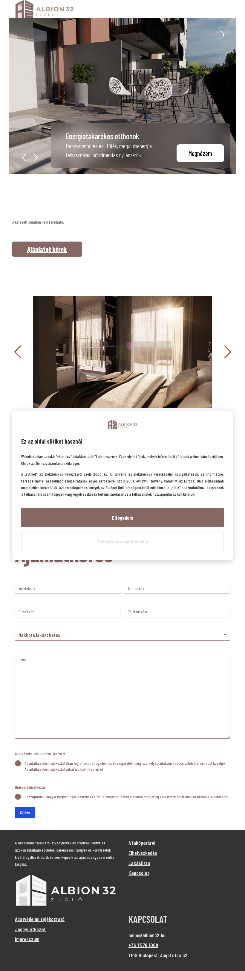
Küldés (25, 812)
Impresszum (27, 939)
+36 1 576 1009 (143, 945)
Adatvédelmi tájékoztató (40, 919)
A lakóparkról (141, 842)
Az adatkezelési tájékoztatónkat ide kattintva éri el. (64, 769)
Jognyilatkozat (30, 929)
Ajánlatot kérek (47, 249)
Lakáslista (139, 863)
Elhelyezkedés (142, 852)
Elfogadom (122, 518)
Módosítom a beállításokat (122, 541)
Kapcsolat (138, 873)
